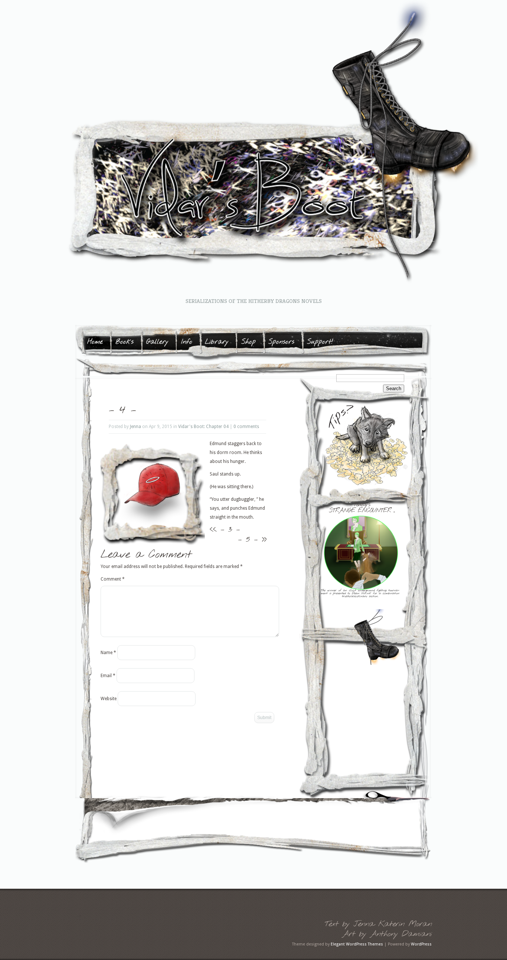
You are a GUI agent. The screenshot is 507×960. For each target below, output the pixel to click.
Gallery (157, 341)
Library (217, 341)
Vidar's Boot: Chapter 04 (203, 426)
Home (95, 341)
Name (108, 652)
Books (124, 341)
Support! (320, 341)
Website (109, 698)
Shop (248, 341)
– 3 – (230, 529)
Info (186, 341)
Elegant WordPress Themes (357, 944)
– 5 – (248, 539)
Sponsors (281, 341)
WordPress (421, 944)
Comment (113, 579)
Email (108, 675)
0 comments (246, 426)
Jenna (135, 426)
